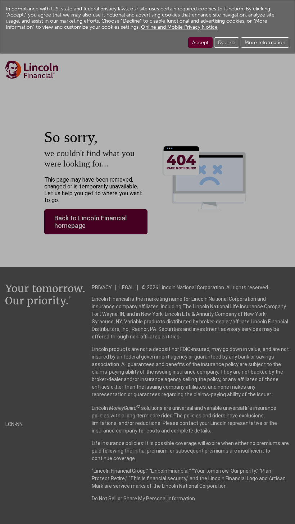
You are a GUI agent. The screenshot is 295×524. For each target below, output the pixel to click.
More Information (265, 42)
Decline (226, 42)
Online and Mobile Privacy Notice (179, 27)
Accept (200, 42)
